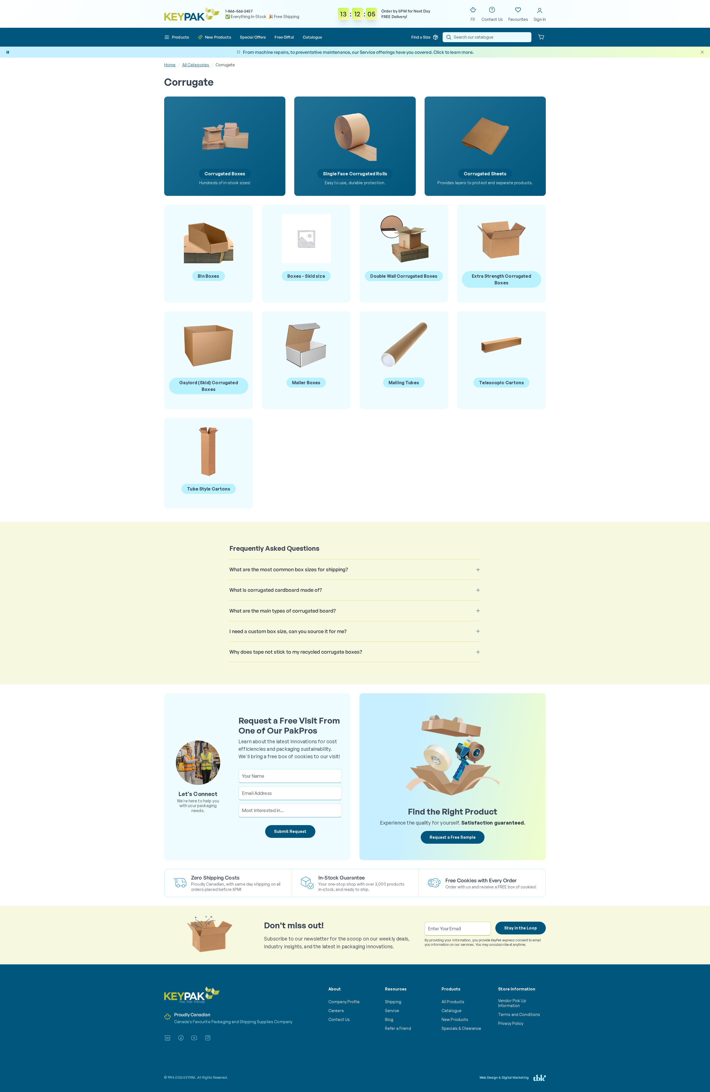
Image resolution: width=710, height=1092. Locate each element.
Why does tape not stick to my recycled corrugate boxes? (295, 652)
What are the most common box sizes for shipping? (288, 569)
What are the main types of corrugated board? (282, 611)
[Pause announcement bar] (7, 52)
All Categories (195, 64)
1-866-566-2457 (239, 11)
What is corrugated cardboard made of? (275, 590)
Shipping (393, 1001)
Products (451, 989)
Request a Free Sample (453, 837)
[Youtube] (194, 1038)
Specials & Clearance (461, 1028)
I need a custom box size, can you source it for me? (288, 631)
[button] (176, 37)
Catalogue (452, 1010)
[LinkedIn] (167, 1038)
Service (392, 1010)
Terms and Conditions (519, 1014)
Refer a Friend (398, 1028)
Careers (336, 1010)
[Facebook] (181, 1038)
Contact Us (339, 1019)
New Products (455, 1019)
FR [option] (473, 19)
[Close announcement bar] (702, 52)
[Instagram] (207, 1038)
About (334, 989)
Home (170, 64)
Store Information (516, 989)
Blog (389, 1019)
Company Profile (344, 1001)
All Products (453, 1001)
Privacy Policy (510, 1023)
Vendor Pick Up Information (512, 1003)
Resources (396, 989)
